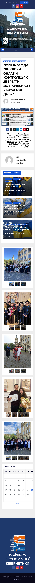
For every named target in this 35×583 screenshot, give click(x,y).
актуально (7, 61)
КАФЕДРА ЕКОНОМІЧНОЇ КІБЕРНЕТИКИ (17, 29)
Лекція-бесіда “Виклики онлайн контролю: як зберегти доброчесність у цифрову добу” (23, 140)
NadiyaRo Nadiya (19, 100)
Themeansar (17, 579)
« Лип (16, 504)
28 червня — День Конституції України (17, 228)
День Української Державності (15, 207)
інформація (22, 61)
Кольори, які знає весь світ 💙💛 (15, 185)
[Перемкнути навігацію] (16, 49)
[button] (28, 50)
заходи (14, 61)
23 (32, 490)
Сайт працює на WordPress (12, 576)
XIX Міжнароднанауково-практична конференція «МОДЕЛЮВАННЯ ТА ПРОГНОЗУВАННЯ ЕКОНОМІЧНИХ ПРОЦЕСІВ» (12, 140)
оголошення (9, 181)
